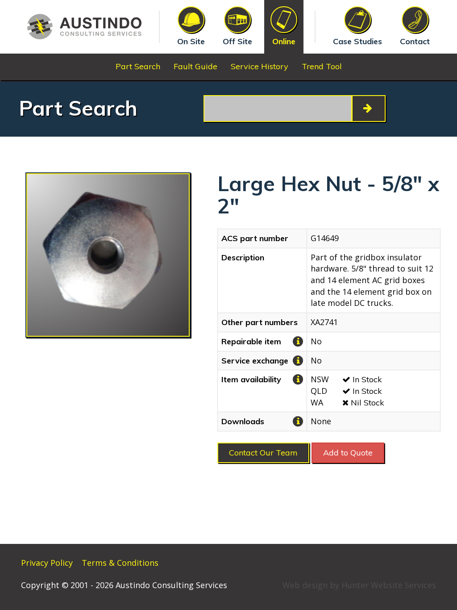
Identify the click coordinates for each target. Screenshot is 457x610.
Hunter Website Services (388, 585)
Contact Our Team (263, 452)
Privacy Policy (47, 562)
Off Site (237, 41)
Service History (259, 66)
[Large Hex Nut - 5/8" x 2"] (108, 255)
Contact (415, 41)
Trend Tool (322, 66)
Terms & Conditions (120, 562)
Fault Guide (195, 66)
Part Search (138, 66)
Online (283, 41)
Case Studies (357, 41)
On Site (191, 41)
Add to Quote (348, 452)
